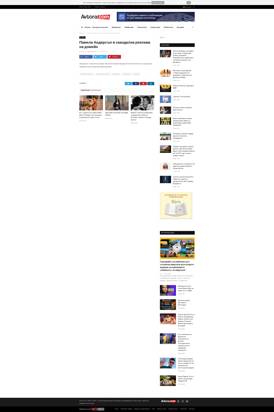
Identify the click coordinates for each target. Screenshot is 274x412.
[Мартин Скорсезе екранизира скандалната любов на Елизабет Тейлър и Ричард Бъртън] (142, 102)
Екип (153, 409)
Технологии (142, 27)
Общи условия (161, 409)
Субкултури (155, 27)
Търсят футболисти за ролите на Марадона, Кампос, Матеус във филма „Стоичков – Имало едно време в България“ (186, 320)
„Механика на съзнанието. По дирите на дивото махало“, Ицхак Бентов (184, 166)
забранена (126, 74)
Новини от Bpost (100, 7)
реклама (136, 74)
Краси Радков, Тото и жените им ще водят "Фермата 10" (186, 378)
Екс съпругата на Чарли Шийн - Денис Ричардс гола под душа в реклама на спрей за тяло (90, 115)
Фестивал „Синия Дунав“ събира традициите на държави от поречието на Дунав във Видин (182, 74)
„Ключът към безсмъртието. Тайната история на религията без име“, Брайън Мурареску (183, 180)
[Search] (193, 27)
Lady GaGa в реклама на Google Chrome (116, 114)
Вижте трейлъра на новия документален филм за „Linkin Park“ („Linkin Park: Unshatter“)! (182, 122)
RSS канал (187, 7)
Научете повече (158, 3)
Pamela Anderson (102, 74)
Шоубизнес (116, 27)
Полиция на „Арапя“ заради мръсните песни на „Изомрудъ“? (183, 136)
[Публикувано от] (161, 273)
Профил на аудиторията (142, 409)
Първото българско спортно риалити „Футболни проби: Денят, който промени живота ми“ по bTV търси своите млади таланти (184, 151)
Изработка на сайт (85, 409)
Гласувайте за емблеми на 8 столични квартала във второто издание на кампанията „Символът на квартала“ (177, 266)
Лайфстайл (129, 27)
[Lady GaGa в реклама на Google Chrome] (117, 102)
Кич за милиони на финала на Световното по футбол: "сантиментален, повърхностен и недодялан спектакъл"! (184, 342)
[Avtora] (95, 16)
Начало (88, 27)
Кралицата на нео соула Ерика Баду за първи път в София (185, 288)
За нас (117, 409)
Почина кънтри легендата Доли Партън (182, 109)
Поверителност (173, 409)
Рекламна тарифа (126, 409)
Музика (82, 37)
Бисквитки (183, 409)
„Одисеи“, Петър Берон (181, 97)
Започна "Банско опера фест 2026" (183, 87)
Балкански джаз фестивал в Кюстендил (184, 302)
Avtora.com (92, 51)
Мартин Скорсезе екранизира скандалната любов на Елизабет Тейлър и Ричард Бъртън (142, 116)
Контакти (192, 409)
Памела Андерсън (87, 74)
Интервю (180, 27)
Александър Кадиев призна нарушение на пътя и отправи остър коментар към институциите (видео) (186, 363)
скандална (116, 74)
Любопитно (168, 27)
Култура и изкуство (100, 27)
